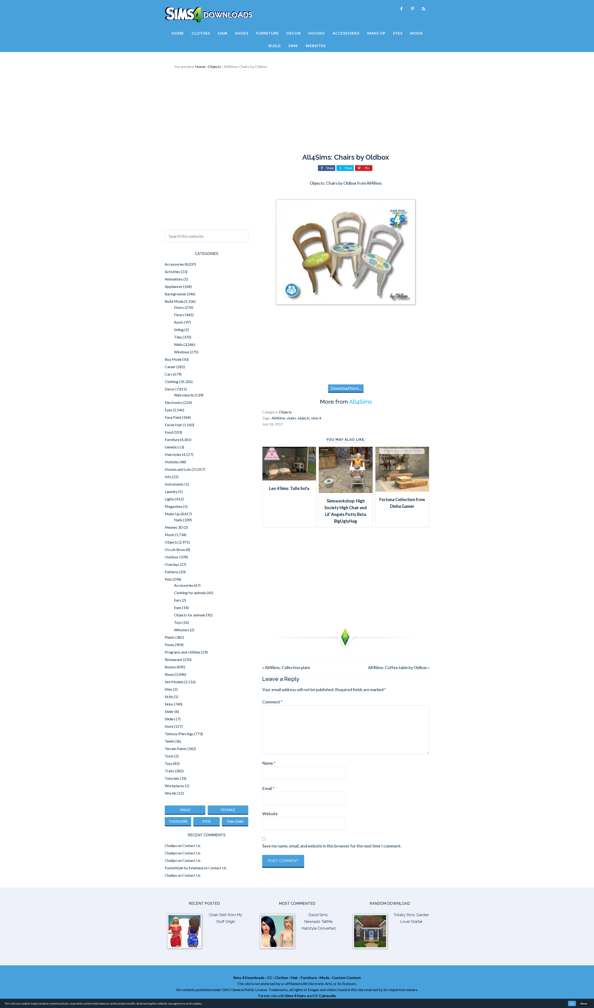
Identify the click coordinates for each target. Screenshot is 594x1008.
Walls (178, 344)
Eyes (168, 410)
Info (168, 476)
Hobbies (172, 462)
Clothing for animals (190, 592)
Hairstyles (173, 454)
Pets (168, 579)
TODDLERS (177, 821)
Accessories (174, 264)
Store (169, 726)
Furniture (172, 439)
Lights (169, 499)
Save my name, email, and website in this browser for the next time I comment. (331, 845)
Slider (169, 711)
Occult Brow (175, 549)
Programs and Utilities (182, 652)
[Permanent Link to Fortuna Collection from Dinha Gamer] (402, 490)
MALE (185, 809)
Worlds (171, 793)
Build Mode (174, 301)
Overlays (172, 564)
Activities (172, 271)
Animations (174, 279)
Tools (169, 756)
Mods (169, 534)
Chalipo (171, 845)
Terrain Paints (176, 748)
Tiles (178, 337)
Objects (285, 412)
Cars (168, 374)
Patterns (171, 572)
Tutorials (172, 778)
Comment (272, 701)
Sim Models (174, 682)
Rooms (170, 667)
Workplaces (174, 785)
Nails (178, 520)
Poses (169, 644)
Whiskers (181, 630)
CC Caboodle (324, 995)
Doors (179, 307)
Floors (179, 314)
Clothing (171, 381)
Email (268, 788)
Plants (170, 637)
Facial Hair (173, 424)
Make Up (172, 514)
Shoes (169, 674)
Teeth (169, 741)
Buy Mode (173, 359)
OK (572, 1003)
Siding (179, 329)
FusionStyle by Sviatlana (184, 868)
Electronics (174, 402)
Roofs (179, 322)
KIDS (206, 821)
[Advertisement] (297, 111)
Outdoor (172, 557)
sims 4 (316, 418)
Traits (169, 771)
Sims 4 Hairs (295, 995)
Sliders (170, 719)
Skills (169, 696)
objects (304, 418)
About (584, 1003)
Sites (168, 689)
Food (169, 432)
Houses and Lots (178, 469)
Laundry (171, 491)
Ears (177, 600)
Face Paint (173, 417)
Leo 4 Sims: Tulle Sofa (289, 488)
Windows (181, 352)
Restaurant (173, 659)
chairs (291, 418)
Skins (169, 704)
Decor (170, 389)
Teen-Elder (235, 821)
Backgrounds (175, 294)
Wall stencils (184, 395)
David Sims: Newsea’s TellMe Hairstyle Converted (318, 922)
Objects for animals (189, 615)
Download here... (345, 388)
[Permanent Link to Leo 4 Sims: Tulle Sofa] (289, 478)
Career (170, 366)
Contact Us (191, 845)
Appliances (173, 286)
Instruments (174, 484)
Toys (178, 622)
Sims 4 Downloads (208, 14)
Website (270, 813)
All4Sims (360, 401)
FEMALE (228, 809)
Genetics (172, 447)
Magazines (173, 506)
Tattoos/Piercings (179, 733)
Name (268, 763)
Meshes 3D (174, 527)
